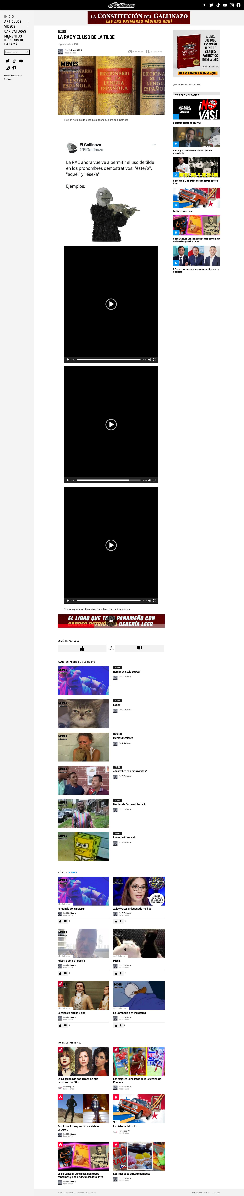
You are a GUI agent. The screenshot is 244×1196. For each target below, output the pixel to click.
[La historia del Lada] (139, 1108)
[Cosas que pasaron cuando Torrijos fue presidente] (196, 137)
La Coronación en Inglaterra (129, 1013)
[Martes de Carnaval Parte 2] (83, 813)
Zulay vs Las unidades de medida (132, 909)
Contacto (216, 1192)
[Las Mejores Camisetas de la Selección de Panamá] (139, 1061)
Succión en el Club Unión (71, 1013)
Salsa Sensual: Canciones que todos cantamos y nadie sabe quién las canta (80, 1175)
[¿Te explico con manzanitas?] (83, 780)
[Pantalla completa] (154, 359)
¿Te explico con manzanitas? (130, 771)
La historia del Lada (124, 1126)
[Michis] (139, 943)
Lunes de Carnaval (124, 837)
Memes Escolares (123, 738)
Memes (117, 668)
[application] (111, 304)
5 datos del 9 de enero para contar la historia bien (195, 182)
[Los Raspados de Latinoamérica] (139, 1156)
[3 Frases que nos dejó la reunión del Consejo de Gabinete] (196, 256)
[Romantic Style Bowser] (83, 680)
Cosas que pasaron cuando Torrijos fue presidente (192, 152)
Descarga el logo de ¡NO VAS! (187, 122)
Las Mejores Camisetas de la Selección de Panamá (137, 1080)
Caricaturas (15, 31)
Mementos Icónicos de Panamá (14, 40)
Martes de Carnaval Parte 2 (129, 804)
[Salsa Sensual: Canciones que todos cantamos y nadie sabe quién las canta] (83, 1156)
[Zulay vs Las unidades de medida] (139, 891)
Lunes (116, 705)
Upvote (82, 648)
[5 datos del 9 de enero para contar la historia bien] (196, 167)
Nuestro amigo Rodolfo (71, 961)
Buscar (27, 53)
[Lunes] (83, 713)
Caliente (60, 1097)
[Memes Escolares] (83, 747)
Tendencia (60, 984)
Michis (116, 961)
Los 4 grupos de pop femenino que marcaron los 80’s (78, 1080)
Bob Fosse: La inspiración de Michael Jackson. (78, 1127)
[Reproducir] (68, 359)
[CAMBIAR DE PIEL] (204, 5)
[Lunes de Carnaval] (83, 846)
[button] (111, 304)
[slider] (108, 359)
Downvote (139, 648)
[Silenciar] (149, 359)
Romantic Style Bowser (126, 672)
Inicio (9, 16)
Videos (9, 26)
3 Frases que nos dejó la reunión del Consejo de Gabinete (196, 270)
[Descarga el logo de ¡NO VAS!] (196, 109)
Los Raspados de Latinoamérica (131, 1174)
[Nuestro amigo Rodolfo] (83, 943)
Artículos (12, 21)
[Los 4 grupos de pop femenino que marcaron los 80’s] (83, 1061)
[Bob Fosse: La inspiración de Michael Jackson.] (83, 1108)
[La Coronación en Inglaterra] (139, 995)
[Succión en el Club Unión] (83, 995)
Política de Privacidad (201, 1192)
